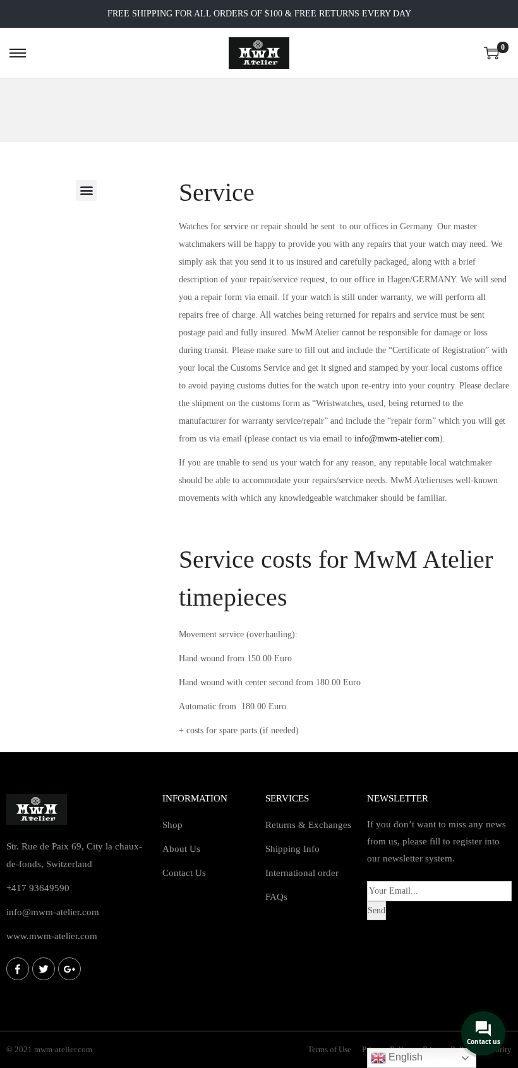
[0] (491, 53)
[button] (86, 190)
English (404, 1057)
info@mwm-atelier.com (397, 438)
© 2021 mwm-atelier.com (49, 1049)
